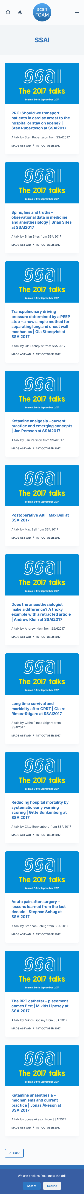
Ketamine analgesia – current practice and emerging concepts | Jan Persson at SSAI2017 (41, 426)
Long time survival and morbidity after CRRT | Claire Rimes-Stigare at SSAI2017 (38, 708)
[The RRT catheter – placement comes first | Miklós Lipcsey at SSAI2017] (42, 971)
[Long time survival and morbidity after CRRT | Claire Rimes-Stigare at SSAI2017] (42, 674)
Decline (52, 1186)
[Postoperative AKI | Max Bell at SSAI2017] (42, 485)
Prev (16, 1153)
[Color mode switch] (20, 12)
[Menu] (77, 12)
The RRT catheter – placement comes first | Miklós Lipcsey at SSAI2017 (39, 1006)
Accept (31, 1186)
